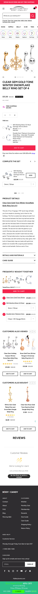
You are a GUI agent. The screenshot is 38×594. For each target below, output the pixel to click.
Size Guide (24, 517)
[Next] (34, 77)
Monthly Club (25, 505)
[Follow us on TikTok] (26, 571)
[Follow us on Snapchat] (30, 571)
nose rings (17, 20)
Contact (5, 502)
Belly (18, 27)
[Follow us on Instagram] (13, 571)
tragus (13, 22)
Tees (32, 27)
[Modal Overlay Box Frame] (19, 587)
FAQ (4, 509)
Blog (4, 513)
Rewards (24, 513)
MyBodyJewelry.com (19, 578)
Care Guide (25, 521)
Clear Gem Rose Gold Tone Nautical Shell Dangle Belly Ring (28, 407)
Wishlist (23, 502)
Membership (25, 509)
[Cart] (34, 8)
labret (30, 20)
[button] (30, 331)
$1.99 (25, 27)
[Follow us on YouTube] (21, 571)
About (5, 505)
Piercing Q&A (7, 517)
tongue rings (6, 22)
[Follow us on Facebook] (5, 571)
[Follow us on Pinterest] (17, 571)
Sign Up (30, 564)
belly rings (24, 20)
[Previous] (3, 77)
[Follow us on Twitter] (9, 571)
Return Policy (25, 528)
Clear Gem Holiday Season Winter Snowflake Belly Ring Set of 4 (10, 357)
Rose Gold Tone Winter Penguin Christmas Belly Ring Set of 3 (27, 356)
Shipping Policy (26, 524)
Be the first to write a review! (19, 476)
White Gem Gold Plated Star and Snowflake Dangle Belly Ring (10, 408)
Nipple (10, 27)
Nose (3, 27)
